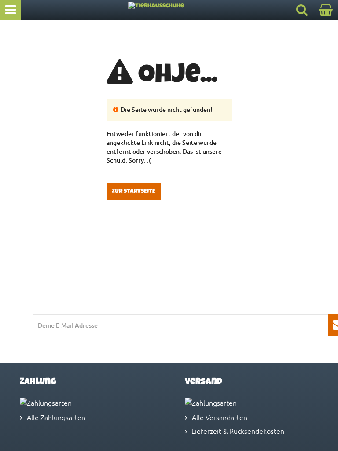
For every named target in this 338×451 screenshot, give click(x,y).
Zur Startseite (133, 192)
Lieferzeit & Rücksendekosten (237, 431)
